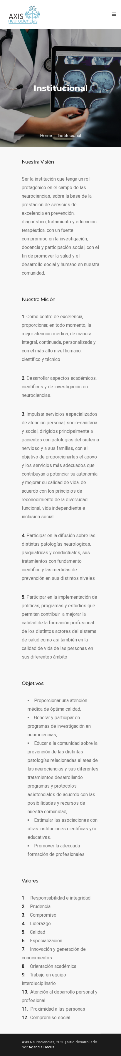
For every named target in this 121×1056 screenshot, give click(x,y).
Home (46, 135)
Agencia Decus (41, 1047)
